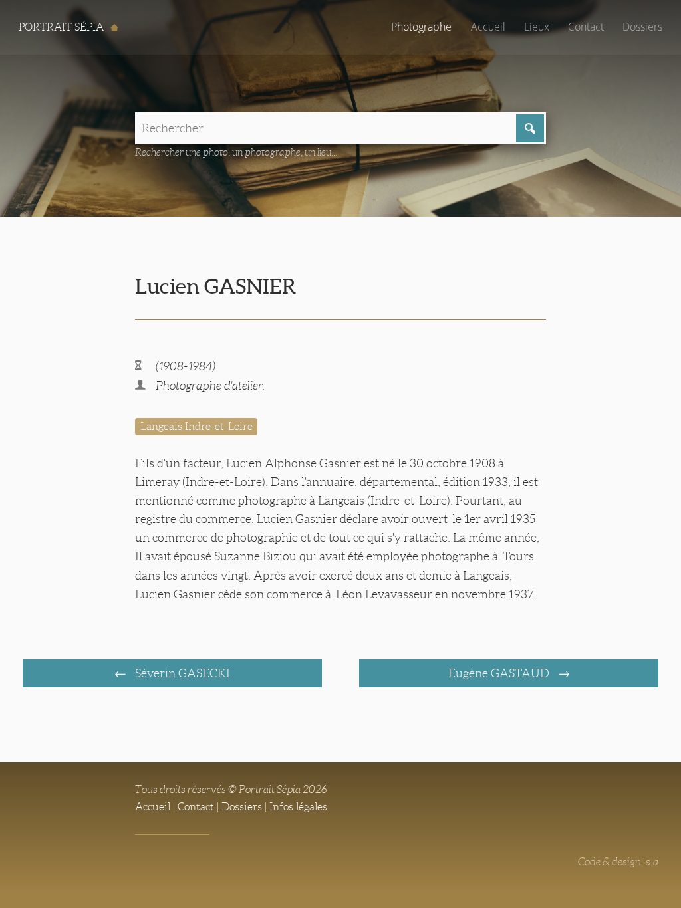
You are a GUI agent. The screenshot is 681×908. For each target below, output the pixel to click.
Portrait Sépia (62, 27)
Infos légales (298, 806)
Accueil (488, 26)
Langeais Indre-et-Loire (196, 426)
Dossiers (642, 26)
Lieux (536, 26)
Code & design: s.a (618, 861)
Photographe (421, 26)
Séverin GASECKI (181, 673)
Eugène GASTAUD (500, 673)
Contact (586, 26)
